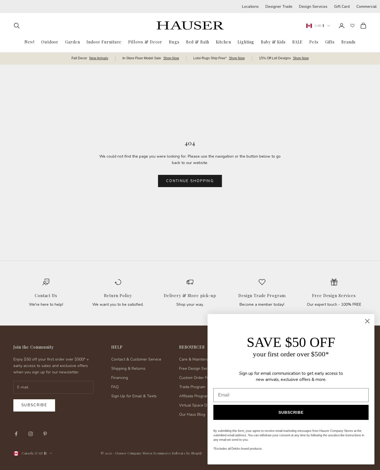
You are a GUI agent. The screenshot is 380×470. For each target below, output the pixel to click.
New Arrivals (98, 58)
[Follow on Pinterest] (45, 434)
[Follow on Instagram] (30, 434)
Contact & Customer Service (136, 359)
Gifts (330, 42)
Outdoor (49, 42)
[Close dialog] (367, 321)
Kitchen (223, 42)
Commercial (366, 6)
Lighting (246, 42)
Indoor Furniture (104, 42)
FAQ (115, 387)
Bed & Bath (197, 42)
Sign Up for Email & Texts (134, 396)
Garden (72, 42)
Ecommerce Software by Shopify (178, 453)
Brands (348, 42)
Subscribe (34, 405)
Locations (250, 6)
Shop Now (171, 58)
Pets (313, 42)
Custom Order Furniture (200, 377)
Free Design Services (334, 295)
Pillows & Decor (145, 42)
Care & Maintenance (197, 359)
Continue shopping (190, 180)
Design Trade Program (261, 295)
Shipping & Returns (128, 368)
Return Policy (118, 295)
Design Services (313, 6)
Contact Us (46, 295)
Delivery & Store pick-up (190, 295)
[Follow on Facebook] (16, 434)
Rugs (174, 42)
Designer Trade (278, 6)
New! (29, 42)
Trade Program (192, 387)
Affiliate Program (194, 396)
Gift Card (342, 6)
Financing (119, 377)
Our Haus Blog (192, 414)
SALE (297, 42)
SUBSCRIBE (290, 412)
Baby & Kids (273, 42)
